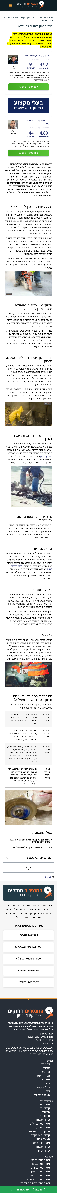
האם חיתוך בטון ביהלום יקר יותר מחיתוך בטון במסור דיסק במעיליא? (30, 841)
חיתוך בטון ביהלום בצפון (22, 17)
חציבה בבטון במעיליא (28, 982)
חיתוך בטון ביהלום (39, 17)
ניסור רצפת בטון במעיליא (28, 958)
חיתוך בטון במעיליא (28, 935)
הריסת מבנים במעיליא (29, 970)
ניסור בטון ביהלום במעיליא (28, 947)
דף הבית (51, 17)
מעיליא (48, 877)
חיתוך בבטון (45, 456)
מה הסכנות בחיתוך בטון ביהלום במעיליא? (31, 847)
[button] (10, 5)
